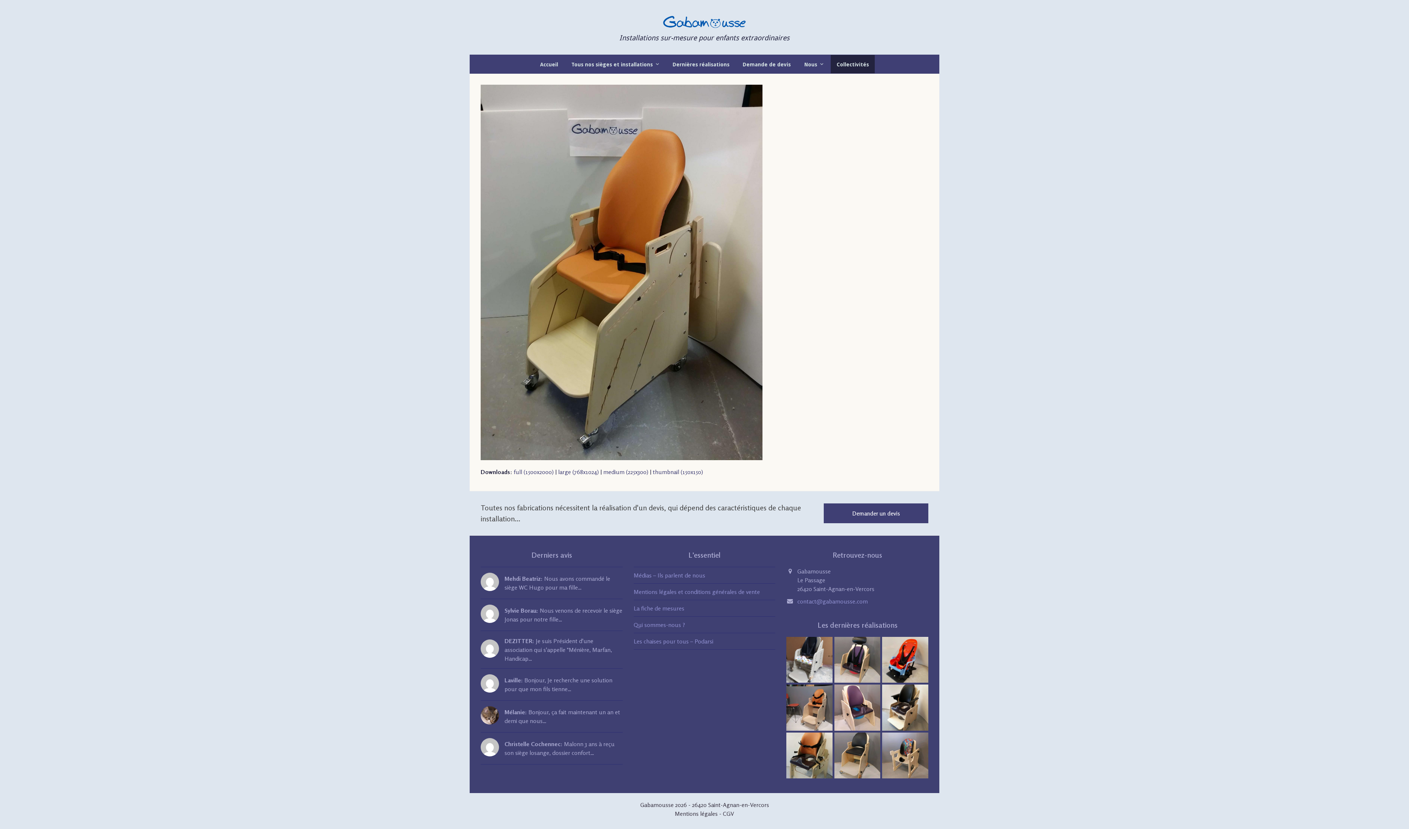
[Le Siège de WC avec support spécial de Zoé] (809, 755)
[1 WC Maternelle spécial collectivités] (809, 659)
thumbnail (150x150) (678, 472)
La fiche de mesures (659, 608)
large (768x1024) (578, 472)
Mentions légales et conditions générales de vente (697, 591)
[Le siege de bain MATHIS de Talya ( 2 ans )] (905, 659)
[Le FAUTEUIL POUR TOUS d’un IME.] (857, 755)
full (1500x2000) (534, 472)
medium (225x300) (625, 472)
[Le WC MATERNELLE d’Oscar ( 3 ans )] (905, 707)
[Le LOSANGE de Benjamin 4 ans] (905, 755)
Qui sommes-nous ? (659, 624)
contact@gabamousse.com (832, 601)
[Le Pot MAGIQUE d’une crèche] (857, 659)
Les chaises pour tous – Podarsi (673, 641)
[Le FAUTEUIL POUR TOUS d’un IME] (809, 707)
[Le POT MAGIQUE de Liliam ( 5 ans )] (857, 707)
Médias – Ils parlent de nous (669, 575)
